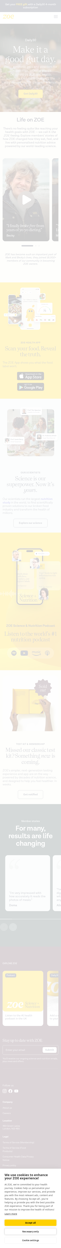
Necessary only (30, 1231)
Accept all (30, 1222)
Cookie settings (30, 1240)
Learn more (11, 1213)
